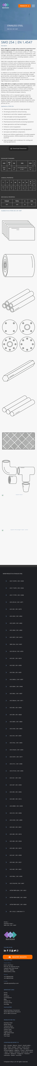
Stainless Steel (8, 923)
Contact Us (7, 1001)
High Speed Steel (9, 1032)
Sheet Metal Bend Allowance (12, 1012)
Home (5, 922)
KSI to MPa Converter (10, 1013)
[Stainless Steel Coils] (18, 265)
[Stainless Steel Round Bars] (18, 406)
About (5, 994)
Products (6, 996)
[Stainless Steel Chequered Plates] (18, 441)
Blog (5, 999)
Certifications (8, 997)
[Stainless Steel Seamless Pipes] (18, 300)
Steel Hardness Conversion (12, 1010)
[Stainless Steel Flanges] (18, 335)
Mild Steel (7, 1034)
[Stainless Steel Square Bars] (18, 511)
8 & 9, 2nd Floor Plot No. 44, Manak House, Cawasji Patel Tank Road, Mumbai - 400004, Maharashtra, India (12, 968)
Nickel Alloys (7, 1024)
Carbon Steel (7, 1029)
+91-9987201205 (8, 978)
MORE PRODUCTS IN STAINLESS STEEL (12, 573)
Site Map (6, 1004)
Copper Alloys (8, 1031)
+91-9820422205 (8, 976)
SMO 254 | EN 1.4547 (10, 925)
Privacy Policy (8, 1002)
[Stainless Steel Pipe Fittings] (18, 476)
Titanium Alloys (8, 1026)
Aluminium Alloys (9, 1027)
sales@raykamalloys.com (11, 983)
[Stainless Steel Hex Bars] (18, 370)
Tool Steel (7, 1036)
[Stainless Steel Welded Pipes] (18, 546)
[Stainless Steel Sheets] (18, 230)
